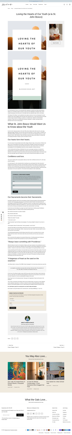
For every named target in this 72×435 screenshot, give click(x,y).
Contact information (67, 432)
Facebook (65, 412)
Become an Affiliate (56, 416)
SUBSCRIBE (13, 307)
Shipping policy (60, 432)
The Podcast (65, 420)
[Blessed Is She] (7, 4)
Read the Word (56, 42)
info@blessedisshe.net (31, 410)
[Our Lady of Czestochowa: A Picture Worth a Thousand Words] (17, 371)
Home (9, 8)
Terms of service (53, 432)
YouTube (64, 410)
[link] (12, 338)
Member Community (66, 421)
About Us (54, 412)
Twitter (64, 418)
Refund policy (41, 432)
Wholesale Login (55, 418)
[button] (1, 217)
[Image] (55, 32)
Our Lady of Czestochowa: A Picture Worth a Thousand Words (16, 383)
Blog (12, 8)
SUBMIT (15, 191)
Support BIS (54, 410)
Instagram (65, 414)
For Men (53, 421)
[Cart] (70, 4)
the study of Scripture (18, 201)
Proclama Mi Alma (55, 420)
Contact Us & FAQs (55, 414)
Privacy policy (47, 432)
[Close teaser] (3, 212)
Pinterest (64, 416)
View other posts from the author (27, 324)
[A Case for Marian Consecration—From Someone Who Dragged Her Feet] (36, 371)
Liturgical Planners (35, 1)
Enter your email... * (6, 414)
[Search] (64, 4)
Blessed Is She (7, 429)
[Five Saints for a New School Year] (55, 371)
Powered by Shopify (13, 429)
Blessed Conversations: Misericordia (30, 331)
